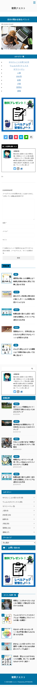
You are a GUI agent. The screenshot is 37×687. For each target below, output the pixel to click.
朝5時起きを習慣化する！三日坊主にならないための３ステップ (24, 427)
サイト (5, 240)
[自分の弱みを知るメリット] (21, 137)
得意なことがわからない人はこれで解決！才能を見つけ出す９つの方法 (24, 603)
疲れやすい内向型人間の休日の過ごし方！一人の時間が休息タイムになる (24, 299)
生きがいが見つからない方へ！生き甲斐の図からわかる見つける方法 (24, 631)
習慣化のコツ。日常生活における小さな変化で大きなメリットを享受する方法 (24, 334)
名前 (4, 223)
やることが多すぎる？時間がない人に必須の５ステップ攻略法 (24, 444)
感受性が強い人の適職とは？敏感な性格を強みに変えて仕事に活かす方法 (24, 281)
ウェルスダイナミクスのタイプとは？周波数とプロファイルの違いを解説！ (24, 617)
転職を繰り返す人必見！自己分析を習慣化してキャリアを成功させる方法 (24, 317)
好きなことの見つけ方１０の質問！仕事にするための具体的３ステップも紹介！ (24, 646)
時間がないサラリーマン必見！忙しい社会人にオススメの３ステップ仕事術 (24, 462)
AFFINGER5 (28, 682)
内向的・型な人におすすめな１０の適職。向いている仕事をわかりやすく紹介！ (24, 658)
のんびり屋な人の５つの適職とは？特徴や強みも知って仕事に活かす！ (24, 352)
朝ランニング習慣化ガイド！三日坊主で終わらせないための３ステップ (24, 409)
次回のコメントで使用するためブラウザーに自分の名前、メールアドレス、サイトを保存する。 (18, 250)
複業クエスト (18, 8)
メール (5, 231)
